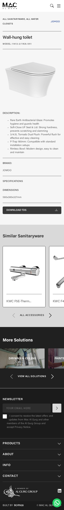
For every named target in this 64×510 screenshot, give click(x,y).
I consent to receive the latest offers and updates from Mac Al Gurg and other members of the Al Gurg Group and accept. (30, 422)
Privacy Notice (22, 427)
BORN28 (19, 505)
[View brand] (55, 21)
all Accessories (32, 315)
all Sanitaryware (14, 19)
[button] (58, 5)
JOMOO (7, 170)
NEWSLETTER (13, 399)
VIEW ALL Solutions (32, 376)
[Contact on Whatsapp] (56, 502)
